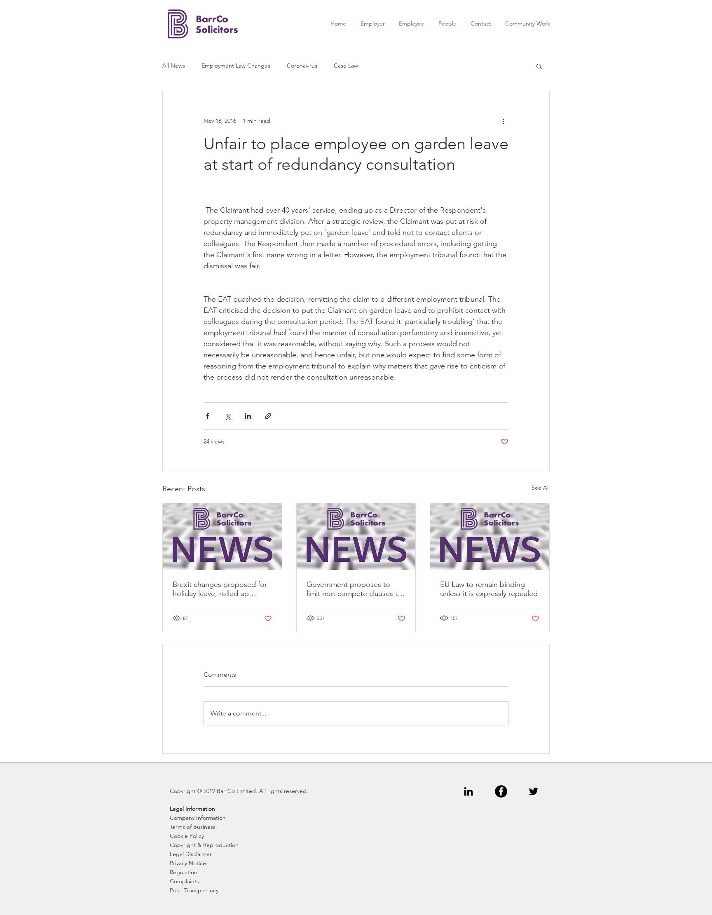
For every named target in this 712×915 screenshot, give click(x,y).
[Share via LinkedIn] (248, 416)
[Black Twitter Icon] (533, 791)
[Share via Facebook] (207, 416)
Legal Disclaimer (191, 854)
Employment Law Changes (235, 65)
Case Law (346, 65)
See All (541, 487)
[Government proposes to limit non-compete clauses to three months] (356, 536)
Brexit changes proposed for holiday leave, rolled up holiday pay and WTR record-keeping (220, 589)
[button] (539, 66)
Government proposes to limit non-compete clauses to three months (354, 589)
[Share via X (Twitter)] (228, 416)
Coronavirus (302, 65)
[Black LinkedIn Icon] (468, 791)
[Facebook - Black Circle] (501, 791)
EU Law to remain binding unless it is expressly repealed (489, 589)
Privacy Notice (188, 863)
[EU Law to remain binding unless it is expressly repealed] (489, 536)
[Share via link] (268, 416)
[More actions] (503, 121)
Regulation (183, 872)
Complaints (184, 881)
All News (173, 65)
